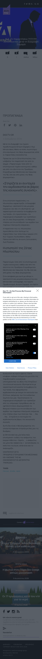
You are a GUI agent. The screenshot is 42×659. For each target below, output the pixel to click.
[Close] (38, 291)
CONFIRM (12, 361)
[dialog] (21, 329)
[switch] (34, 330)
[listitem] (21, 325)
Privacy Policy (32, 368)
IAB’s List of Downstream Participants (23, 319)
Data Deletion (10, 368)
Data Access (21, 368)
